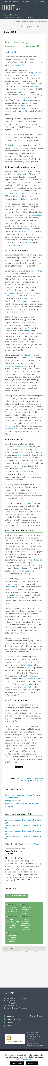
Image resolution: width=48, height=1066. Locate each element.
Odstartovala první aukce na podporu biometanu (26, 910)
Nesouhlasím (17, 1063)
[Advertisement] (17, 970)
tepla (22, 679)
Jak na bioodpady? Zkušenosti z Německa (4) (31, 27)
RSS (42, 1)
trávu (27, 298)
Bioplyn (8, 608)
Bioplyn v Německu (13, 801)
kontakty (35, 1)
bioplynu (26, 423)
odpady (26, 148)
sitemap (26, 1)
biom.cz (17, 21)
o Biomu (27, 17)
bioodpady (15, 89)
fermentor (9, 426)
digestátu (9, 328)
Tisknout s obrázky (24, 778)
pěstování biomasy (28, 21)
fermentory (31, 323)
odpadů (34, 75)
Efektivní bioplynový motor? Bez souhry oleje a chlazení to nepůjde (25, 924)
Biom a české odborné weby (28, 952)
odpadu (33, 73)
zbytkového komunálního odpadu (19, 193)
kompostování (21, 469)
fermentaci (9, 366)
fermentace (19, 245)
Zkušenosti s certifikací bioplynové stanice (12, 939)
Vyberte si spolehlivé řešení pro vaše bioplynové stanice (12, 923)
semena (17, 455)
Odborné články (9, 32)
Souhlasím (32, 1063)
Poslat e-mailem (36, 780)
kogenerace (10, 587)
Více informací (27, 1059)
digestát (29, 503)
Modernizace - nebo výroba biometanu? (12, 909)
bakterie (24, 452)
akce (23, 14)
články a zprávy (11, 14)
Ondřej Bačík (10, 52)
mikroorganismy (36, 452)
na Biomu (6, 952)
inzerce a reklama (12, 1)
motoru (36, 630)
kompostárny (21, 231)
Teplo (38, 679)
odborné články (42, 21)
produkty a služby (12, 17)
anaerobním (20, 447)
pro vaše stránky (13, 1022)
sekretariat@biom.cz (18, 1008)
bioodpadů (19, 65)
